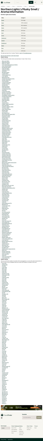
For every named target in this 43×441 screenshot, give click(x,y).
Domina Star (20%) (5, 152)
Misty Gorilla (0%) (5, 231)
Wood (2, 25)
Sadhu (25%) (4, 139)
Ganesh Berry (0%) (5, 229)
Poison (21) (4, 334)
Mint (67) (4, 286)
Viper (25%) (4, 138)
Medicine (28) (4, 323)
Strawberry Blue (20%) (6, 155)
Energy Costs (29, 427)
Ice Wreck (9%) (5, 198)
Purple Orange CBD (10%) (7, 174)
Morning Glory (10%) (6, 181)
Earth (2, 33)
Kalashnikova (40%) (6, 116)
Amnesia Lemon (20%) (6, 158)
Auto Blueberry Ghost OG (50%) (8, 95)
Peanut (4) (4, 396)
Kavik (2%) (4, 219)
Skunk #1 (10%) (5, 177)
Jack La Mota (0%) (5, 246)
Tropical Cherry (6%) (6, 205)
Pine (2, 50)
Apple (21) (4, 330)
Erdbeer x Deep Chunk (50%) (7, 104)
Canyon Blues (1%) (5, 222)
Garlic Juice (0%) (5, 254)
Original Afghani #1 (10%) (7, 193)
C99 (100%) (4, 71)
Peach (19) (4, 344)
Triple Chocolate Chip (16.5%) (8, 166)
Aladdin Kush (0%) (5, 243)
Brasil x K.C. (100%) (6, 63)
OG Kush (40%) (5, 118)
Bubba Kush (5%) (5, 208)
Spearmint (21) (5, 332)
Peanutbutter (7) (5, 380)
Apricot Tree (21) (5, 329)
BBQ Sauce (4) (5, 393)
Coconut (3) (4, 398)
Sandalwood (3, 43)
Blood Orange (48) (5, 299)
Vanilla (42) (4, 305)
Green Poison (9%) (5, 195)
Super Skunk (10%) (5, 172)
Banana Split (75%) (5, 77)
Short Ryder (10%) (5, 194)
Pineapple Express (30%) (7, 129)
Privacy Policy (3, 439)
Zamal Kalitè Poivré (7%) (7, 203)
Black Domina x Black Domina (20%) (9, 162)
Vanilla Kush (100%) (6, 69)
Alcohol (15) (4, 358)
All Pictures (21, 434)
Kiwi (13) (3, 361)
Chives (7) (4, 381)
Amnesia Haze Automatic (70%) (8, 78)
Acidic (2, 30)
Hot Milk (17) (4, 354)
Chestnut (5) (4, 389)
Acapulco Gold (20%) (6, 153)
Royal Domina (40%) (6, 115)
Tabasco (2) (4, 400)
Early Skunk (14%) (5, 168)
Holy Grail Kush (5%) (6, 212)
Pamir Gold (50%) (5, 105)
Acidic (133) (4, 272)
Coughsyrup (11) (5, 372)
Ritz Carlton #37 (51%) (6, 94)
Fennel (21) (4, 333)
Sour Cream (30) (5, 318)
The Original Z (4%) (6, 217)
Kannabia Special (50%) (6, 96)
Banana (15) (4, 357)
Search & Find (13, 427)
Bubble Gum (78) (5, 283)
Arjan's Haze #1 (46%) (6, 109)
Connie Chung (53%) (6, 91)
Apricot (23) (4, 327)
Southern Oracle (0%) (6, 252)
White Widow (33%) (6, 125)
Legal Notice (10, 439)
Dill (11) (3, 371)
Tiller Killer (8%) (5, 200)
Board (36, 427)
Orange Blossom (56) (6, 291)
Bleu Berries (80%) (5, 72)
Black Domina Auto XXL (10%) (8, 185)
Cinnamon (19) (5, 347)
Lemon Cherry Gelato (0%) (7, 238)
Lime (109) (4, 276)
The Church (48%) (5, 108)
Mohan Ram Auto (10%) (6, 186)
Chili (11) (3, 370)
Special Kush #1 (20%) (6, 156)
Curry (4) (4, 390)
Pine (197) (4, 266)
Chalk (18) (4, 353)
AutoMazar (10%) (5, 184)
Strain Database (14, 429)
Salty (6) (3, 385)
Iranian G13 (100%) (5, 68)
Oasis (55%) (4, 90)
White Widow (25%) (6, 141)
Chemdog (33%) (5, 124)
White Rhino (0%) (5, 224)
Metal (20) (4, 342)
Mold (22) (4, 328)
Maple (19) (4, 348)
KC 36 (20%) (4, 147)
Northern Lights (32, 6)
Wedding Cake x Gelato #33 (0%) (8, 248)
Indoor (20, 427)
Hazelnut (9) (4, 375)
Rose (2, 48)
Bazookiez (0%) (5, 245)
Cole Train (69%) (5, 81)
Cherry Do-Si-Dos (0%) (6, 256)
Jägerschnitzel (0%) (6, 226)
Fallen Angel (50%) (5, 100)
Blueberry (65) (5, 287)
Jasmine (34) (4, 314)
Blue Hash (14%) (5, 167)
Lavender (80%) (5, 73)
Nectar (2, 20)
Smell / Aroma (19, 6)
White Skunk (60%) (6, 86)
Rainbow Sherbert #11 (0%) (7, 241)
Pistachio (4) (4, 395)
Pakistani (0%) (5, 242)
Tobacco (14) (4, 360)
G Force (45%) (5, 111)
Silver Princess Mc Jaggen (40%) (8, 114)
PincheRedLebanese (27, 53)
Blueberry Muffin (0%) (6, 237)
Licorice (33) (4, 316)
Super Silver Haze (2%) (6, 221)
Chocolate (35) (5, 313)
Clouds (13, 6)
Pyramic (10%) (5, 190)
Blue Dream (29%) (5, 135)
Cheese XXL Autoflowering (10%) (8, 188)
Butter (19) (4, 346)
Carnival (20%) (5, 148)
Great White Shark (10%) (7, 175)
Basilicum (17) (4, 356)
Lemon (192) (4, 267)
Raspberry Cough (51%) (6, 92)
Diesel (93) (4, 280)
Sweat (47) (4, 301)
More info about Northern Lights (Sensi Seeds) (10, 55)
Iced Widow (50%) (5, 99)
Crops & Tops (21, 432)
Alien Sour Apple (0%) (6, 233)
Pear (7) (3, 379)
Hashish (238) (4, 264)
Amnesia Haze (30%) (6, 134)
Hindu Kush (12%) (5, 171)
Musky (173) (4, 268)
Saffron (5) (4, 386)
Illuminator (28, 429)
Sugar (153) (4, 271)
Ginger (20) (4, 341)
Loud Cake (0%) (5, 240)
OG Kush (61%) (5, 85)
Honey (2, 35)
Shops (12, 432)
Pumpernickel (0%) (5, 234)
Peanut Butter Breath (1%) (7, 223)
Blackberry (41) (5, 308)
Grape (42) (4, 306)
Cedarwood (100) (5, 277)
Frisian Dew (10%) (5, 191)
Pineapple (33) (5, 315)
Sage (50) (4, 295)
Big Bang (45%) (5, 110)
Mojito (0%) (4, 250)
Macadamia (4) (5, 394)
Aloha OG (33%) (5, 123)
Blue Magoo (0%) (5, 227)
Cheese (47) (4, 300)
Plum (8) (3, 376)
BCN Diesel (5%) (5, 214)
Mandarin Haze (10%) (6, 176)
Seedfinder (3, 6)
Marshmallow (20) (5, 339)
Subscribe (39, 417)
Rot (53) (3, 292)
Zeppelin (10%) (5, 189)
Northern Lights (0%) (6, 251)
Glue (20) (4, 343)
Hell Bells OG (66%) (6, 83)
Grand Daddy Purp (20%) (7, 160)
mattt (21, 53)
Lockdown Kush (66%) (6, 82)
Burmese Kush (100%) (6, 67)
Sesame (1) (4, 403)
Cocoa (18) (4, 351)
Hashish (3, 40)
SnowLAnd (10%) (5, 182)
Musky (25, 6)
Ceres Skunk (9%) (5, 196)
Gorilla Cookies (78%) (6, 75)
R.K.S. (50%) (4, 101)
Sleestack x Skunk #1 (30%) (7, 128)
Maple (2, 45)
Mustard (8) (4, 377)
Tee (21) (3, 335)
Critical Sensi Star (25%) (6, 137)
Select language (3, 425)
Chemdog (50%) (5, 102)
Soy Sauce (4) (4, 391)
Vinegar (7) (4, 382)
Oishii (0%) (4, 255)
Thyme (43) (4, 302)
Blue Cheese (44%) (5, 113)
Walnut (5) (4, 388)
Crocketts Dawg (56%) (6, 88)
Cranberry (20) (5, 338)
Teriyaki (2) (4, 399)
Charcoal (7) (4, 384)
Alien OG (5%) (4, 207)
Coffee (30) (4, 319)
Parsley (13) (4, 363)
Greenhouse (21, 431)
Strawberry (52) (5, 294)
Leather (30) (4, 320)
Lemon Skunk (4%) (5, 215)
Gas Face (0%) (5, 236)
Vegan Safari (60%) (6, 87)
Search (8, 6)
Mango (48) (4, 297)
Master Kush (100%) (6, 62)
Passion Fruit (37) (5, 310)
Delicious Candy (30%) (6, 132)
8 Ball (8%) (4, 201)
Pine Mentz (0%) (5, 247)
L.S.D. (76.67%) (5, 76)
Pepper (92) (4, 281)
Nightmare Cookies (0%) (7, 232)
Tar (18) (3, 349)
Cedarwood (3, 38)
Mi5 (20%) (4, 151)
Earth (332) (4, 263)
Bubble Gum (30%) (5, 127)
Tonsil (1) (3, 401)
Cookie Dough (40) (6, 309)
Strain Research (14, 431)
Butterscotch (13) (5, 362)
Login (31, 2)
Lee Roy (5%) (4, 209)
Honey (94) (4, 278)
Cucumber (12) (5, 367)
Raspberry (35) (5, 311)
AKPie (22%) (4, 143)
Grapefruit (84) (5, 282)
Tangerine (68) (5, 285)
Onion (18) (4, 352)
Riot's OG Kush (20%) (6, 157)
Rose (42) (4, 304)
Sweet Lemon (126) (5, 274)
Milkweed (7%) (5, 204)
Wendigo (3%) (5, 218)
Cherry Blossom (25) (6, 324)
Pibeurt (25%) (4, 142)
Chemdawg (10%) (5, 180)
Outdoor (20, 429)
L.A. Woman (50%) (5, 97)
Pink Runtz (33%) (5, 121)
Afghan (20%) (4, 146)
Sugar (2, 22)
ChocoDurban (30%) (6, 130)
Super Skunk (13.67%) (6, 170)
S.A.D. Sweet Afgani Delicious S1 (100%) (10, 64)
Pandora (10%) (5, 179)
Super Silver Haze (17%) (6, 165)
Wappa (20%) (4, 161)
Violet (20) (4, 337)
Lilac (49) (4, 296)
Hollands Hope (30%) (6, 133)
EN (35, 2)
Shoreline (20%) (5, 149)
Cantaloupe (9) (5, 374)
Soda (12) (4, 368)
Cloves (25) (4, 325)
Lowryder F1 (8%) (5, 199)
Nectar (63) (4, 288)
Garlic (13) (4, 365)
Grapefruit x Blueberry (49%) (7, 106)
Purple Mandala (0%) (6, 228)
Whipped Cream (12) (6, 366)
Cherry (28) (4, 321)
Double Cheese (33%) (6, 120)
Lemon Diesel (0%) (5, 257)
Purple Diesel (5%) (5, 213)
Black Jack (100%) (5, 61)
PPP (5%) (4, 210)
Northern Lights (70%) (6, 80)
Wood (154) (4, 269)
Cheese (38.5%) (5, 119)
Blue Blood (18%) (5, 163)
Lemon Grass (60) (5, 290)
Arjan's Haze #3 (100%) (6, 66)
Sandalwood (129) (5, 273)
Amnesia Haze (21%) (6, 144)
